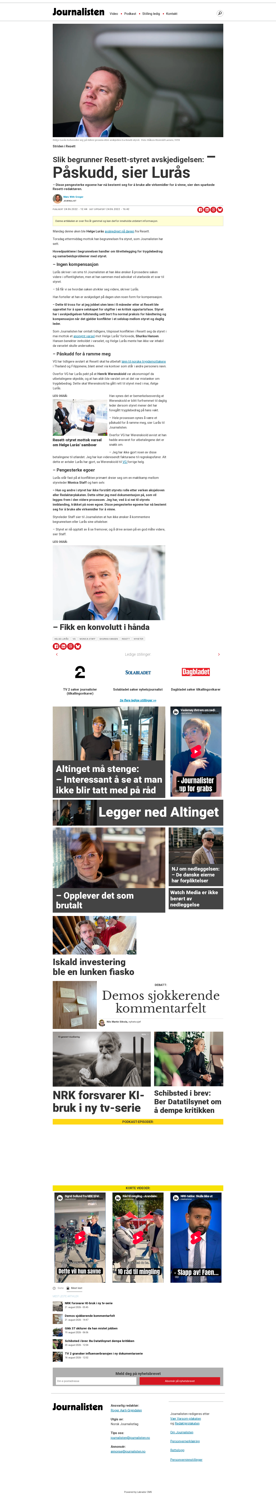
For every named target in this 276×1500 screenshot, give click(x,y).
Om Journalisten (181, 1432)
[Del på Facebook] (200, 210)
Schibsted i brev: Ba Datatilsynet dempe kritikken (99, 1341)
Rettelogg (177, 1450)
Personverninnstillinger (186, 1460)
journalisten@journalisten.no (130, 1438)
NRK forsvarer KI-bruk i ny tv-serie (89, 1303)
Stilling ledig (151, 14)
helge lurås (61, 639)
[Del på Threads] (213, 210)
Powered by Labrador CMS (138, 1492)
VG (125, 462)
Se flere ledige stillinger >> (138, 700)
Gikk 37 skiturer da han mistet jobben (91, 1328)
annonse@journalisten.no (128, 1451)
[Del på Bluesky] (220, 210)
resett (126, 639)
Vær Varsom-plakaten (185, 1419)
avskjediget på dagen (119, 231)
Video (114, 14)
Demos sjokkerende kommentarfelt (90, 1316)
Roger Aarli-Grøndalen (126, 1410)
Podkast (130, 14)
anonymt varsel (84, 336)
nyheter (138, 639)
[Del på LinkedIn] (207, 210)
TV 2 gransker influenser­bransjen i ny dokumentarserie (104, 1353)
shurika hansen (109, 639)
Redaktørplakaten (187, 1423)
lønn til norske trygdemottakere (144, 361)
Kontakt (171, 14)
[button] (56, 654)
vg (74, 639)
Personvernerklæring (185, 1441)
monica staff (88, 639)
